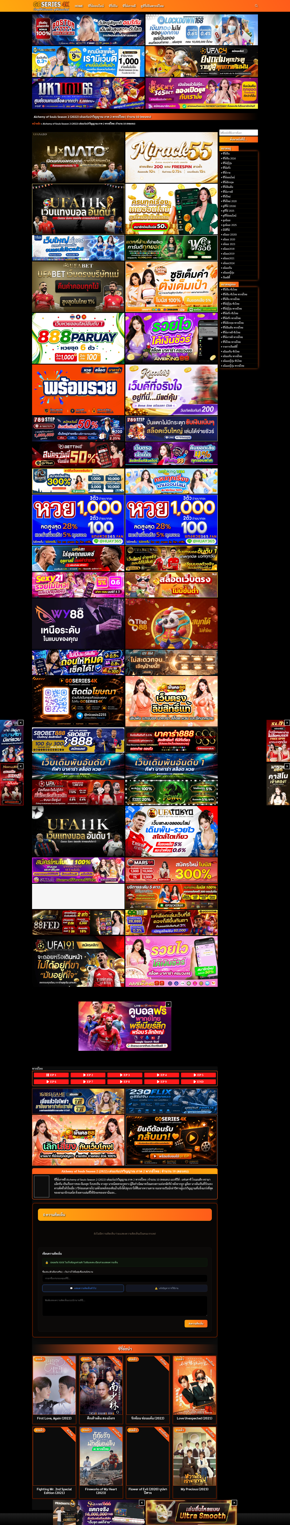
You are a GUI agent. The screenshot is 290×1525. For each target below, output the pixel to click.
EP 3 (126, 1075)
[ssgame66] (99, 1512)
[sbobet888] (78, 740)
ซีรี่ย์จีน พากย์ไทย (231, 299)
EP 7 (89, 1081)
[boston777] (88, 29)
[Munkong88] (171, 701)
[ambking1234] (171, 481)
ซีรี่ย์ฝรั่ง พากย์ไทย (232, 318)
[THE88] (171, 623)
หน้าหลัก (36, 123)
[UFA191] (78, 961)
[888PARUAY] (78, 338)
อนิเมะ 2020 (229, 239)
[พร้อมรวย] (78, 390)
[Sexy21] (78, 584)
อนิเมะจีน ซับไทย (231, 351)
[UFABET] (78, 286)
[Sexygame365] (202, 93)
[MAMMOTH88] (78, 481)
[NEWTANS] (11, 784)
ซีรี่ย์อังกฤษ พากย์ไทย (233, 322)
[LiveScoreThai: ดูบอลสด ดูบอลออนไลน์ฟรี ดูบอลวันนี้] (125, 1026)
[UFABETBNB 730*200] (171, 558)
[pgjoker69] (171, 896)
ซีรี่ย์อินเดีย (228, 186)
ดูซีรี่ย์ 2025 (228, 210)
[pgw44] (171, 792)
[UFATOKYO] (171, 831)
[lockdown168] (202, 29)
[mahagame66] (88, 93)
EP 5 (200, 1075)
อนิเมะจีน (227, 267)
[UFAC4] (202, 61)
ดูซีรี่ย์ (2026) (229, 205)
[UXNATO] (78, 157)
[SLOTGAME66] (278, 741)
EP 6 (52, 1081)
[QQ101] (171, 922)
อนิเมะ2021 (228, 258)
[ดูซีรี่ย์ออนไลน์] (171, 1101)
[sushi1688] (171, 286)
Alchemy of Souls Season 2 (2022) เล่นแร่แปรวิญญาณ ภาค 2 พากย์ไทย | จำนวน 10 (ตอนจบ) (92, 116)
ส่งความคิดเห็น (196, 1323)
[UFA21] (78, 558)
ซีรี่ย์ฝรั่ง (227, 167)
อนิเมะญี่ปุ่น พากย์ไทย (233, 365)
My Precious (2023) (194, 1489)
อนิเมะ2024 (228, 263)
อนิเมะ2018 (228, 248)
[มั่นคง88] (78, 1140)
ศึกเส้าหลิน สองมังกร (101, 1418)
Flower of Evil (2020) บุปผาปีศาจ (148, 1490)
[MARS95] (171, 870)
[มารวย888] (278, 784)
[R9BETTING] (78, 454)
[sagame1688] (78, 1101)
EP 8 (126, 1081)
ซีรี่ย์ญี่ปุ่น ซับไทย (231, 303)
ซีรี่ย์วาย (226, 172)
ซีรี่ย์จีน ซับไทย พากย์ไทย (235, 294)
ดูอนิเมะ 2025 (230, 224)
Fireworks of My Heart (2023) (101, 1490)
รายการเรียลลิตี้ (230, 346)
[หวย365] (78, 520)
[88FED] (78, 922)
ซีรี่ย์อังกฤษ (228, 182)
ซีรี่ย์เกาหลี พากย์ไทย (233, 337)
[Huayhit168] (88, 61)
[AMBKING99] (171, 338)
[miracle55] (171, 157)
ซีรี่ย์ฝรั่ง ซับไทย (230, 313)
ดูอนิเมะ (227, 220)
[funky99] (171, 453)
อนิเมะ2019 (228, 253)
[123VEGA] (171, 662)
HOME (79, 6)
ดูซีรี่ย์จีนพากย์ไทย (152, 6)
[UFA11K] (78, 209)
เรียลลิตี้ (226, 277)
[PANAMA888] (11, 741)
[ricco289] (171, 390)
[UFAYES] (78, 792)
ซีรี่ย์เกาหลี (129, 6)
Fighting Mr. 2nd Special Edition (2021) (54, 1490)
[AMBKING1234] (171, 209)
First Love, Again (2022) (54, 1418)
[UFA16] (78, 831)
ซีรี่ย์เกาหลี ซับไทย (231, 332)
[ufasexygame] (78, 870)
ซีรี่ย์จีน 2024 (229, 158)
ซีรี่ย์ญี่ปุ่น (227, 163)
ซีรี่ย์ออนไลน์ (96, 6)
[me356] (78, 247)
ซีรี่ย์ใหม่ (227, 196)
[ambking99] (171, 961)
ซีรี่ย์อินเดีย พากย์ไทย (233, 327)
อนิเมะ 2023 (229, 244)
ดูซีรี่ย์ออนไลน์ (229, 215)
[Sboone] (78, 766)
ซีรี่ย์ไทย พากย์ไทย (232, 341)
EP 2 (89, 1075)
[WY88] (78, 623)
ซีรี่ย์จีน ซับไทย (230, 289)
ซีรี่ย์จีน (113, 6)
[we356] (171, 247)
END (200, 1081)
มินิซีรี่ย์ (226, 229)
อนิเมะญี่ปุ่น (228, 272)
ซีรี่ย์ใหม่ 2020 (230, 201)
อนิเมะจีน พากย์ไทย (232, 356)
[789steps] (78, 428)
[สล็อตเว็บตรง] (171, 584)
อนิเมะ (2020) (230, 234)
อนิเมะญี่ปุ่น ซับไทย (232, 360)
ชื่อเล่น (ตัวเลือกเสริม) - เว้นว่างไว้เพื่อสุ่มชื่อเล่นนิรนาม (67, 1271)
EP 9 (163, 1081)
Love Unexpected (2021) (194, 1418)
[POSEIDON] (78, 662)
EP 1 (52, 1075)
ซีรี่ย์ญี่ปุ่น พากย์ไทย (232, 308)
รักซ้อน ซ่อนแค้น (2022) (147, 1418)
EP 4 (163, 1075)
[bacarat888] (171, 740)
